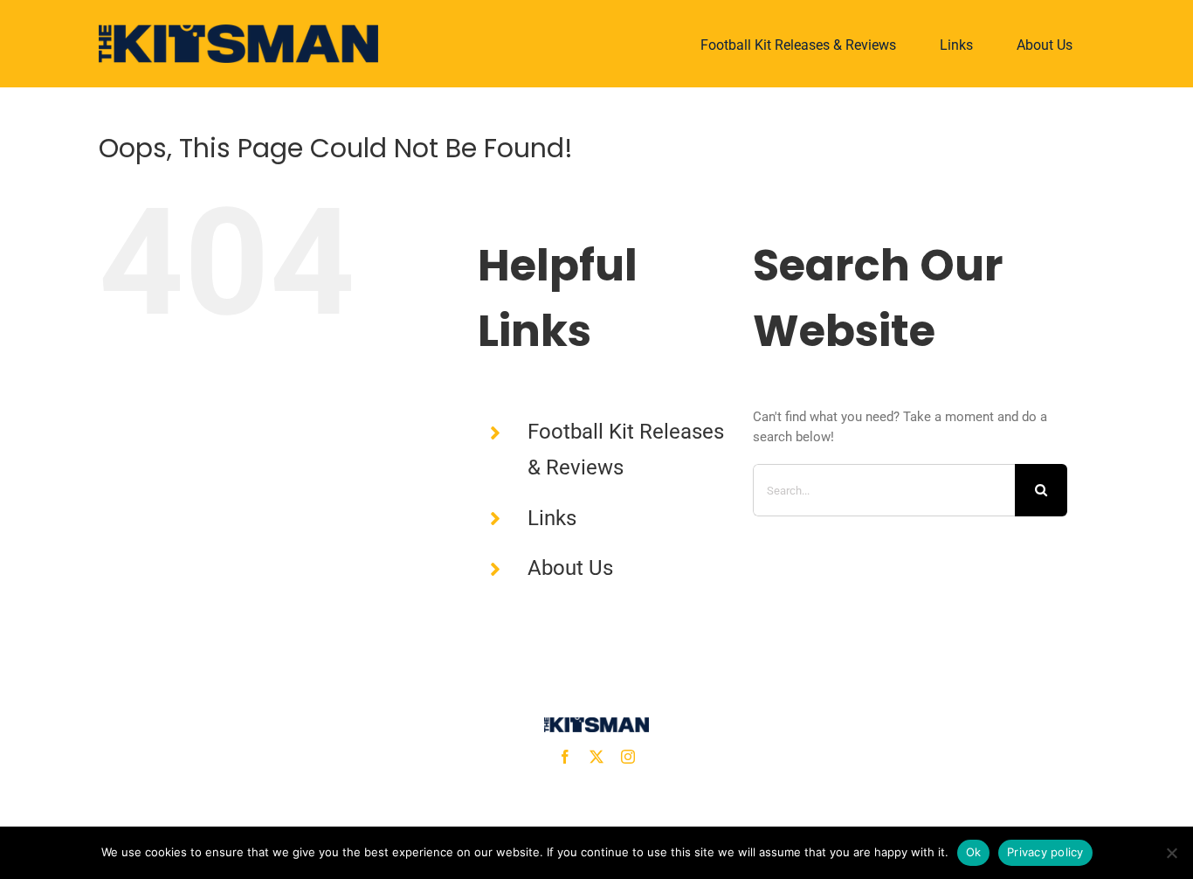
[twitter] (596, 757)
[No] (1171, 853)
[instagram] (628, 757)
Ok (974, 852)
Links (552, 518)
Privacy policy (1045, 852)
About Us (570, 568)
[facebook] (565, 757)
